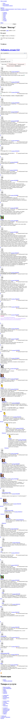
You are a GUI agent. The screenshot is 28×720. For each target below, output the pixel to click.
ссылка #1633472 (15, 252)
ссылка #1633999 (14, 180)
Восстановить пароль (8, 5)
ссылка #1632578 (14, 368)
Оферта (4, 713)
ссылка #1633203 (15, 328)
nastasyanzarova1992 (6, 492)
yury (1, 551)
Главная (5, 12)
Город (4, 15)
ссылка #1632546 (15, 402)
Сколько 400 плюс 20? (5, 61)
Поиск (4, 679)
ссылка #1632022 (14, 664)
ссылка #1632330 (16, 593)
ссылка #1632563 (14, 378)
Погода (4, 19)
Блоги (4, 14)
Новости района (6, 687)
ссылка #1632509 (15, 493)
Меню (2, 22)
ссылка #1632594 (22, 439)
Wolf (3, 592)
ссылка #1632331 (16, 604)
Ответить (4, 433)
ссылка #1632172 (15, 646)
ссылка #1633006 (15, 338)
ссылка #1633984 (14, 220)
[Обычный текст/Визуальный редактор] (24, 53)
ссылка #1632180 (15, 627)
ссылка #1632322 (14, 528)
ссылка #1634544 (15, 102)
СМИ (7, 30)
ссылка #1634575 (15, 71)
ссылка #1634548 (15, 82)
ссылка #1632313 (15, 552)
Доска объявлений (7, 688)
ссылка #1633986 (14, 195)
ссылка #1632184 (15, 580)
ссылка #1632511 (18, 511)
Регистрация (6, 4)
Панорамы (5, 705)
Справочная (5, 695)
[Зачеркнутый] (5, 53)
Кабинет (2, 7)
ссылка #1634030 (14, 162)
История (5, 696)
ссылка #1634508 (14, 120)
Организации (6, 697)
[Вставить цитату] (8, 53)
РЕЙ (2, 663)
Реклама (5, 712)
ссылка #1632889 (15, 350)
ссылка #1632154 (15, 654)
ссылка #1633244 (15, 298)
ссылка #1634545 (15, 92)
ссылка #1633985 (14, 208)
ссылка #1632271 (14, 565)
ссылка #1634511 (14, 111)
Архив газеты (6, 701)
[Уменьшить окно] (26, 53)
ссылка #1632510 (17, 503)
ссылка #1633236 (15, 306)
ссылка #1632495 (14, 453)
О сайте (5, 20)
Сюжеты (5, 691)
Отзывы (5, 702)
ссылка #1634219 (15, 151)
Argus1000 (3, 377)
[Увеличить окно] (26, 52)
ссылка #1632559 (19, 428)
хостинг (2, 718)
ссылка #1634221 (15, 140)
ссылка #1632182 (15, 612)
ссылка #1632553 (17, 416)
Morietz (2, 387)
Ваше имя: (3, 59)
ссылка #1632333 (16, 542)
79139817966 (3, 636)
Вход (4, 3)
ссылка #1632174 (15, 637)
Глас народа (5, 703)
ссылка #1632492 (14, 478)
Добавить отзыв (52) (10, 50)
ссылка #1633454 (15, 272)
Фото (4, 17)
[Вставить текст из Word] (7, 53)
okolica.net (4, 715)
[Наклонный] (2, 53)
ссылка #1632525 (14, 389)
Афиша (4, 690)
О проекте (5, 707)
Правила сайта (6, 709)
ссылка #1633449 (15, 280)
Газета (4, 18)
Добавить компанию (7, 680)
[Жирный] (1, 53)
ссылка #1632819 (15, 358)
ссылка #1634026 (13, 170)
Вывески (5, 693)
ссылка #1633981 (14, 232)
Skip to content (4, 1)
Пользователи (6, 710)
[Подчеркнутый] (4, 53)
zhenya (2, 219)
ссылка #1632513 (19, 519)
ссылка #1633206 (15, 314)
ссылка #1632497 (15, 463)
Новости (5, 13)
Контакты (5, 711)
